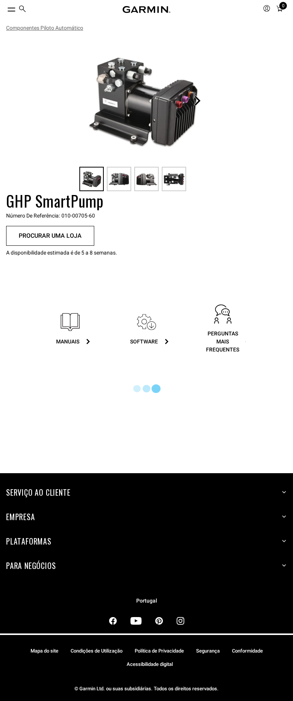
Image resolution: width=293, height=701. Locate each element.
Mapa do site (44, 651)
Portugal (146, 601)
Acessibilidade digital (150, 664)
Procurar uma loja (50, 235)
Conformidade (247, 651)
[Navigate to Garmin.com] (146, 9)
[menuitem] (22, 9)
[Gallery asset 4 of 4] (174, 179)
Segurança (208, 651)
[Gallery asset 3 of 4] (146, 179)
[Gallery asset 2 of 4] (119, 179)
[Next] (197, 100)
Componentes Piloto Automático (44, 28)
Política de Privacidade (159, 651)
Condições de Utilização (96, 651)
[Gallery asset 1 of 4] (143, 101)
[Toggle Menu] (4, 7)
